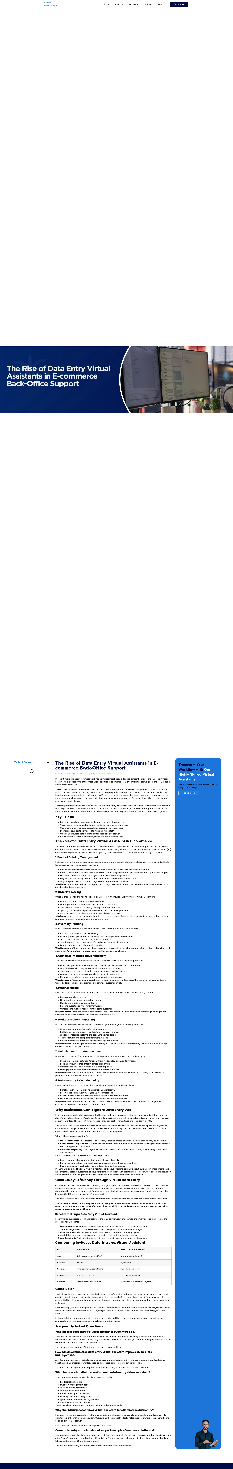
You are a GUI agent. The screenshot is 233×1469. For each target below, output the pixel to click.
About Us (119, 4)
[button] (48, 762)
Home (106, 4)
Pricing (148, 4)
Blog (160, 4)
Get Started (179, 4)
